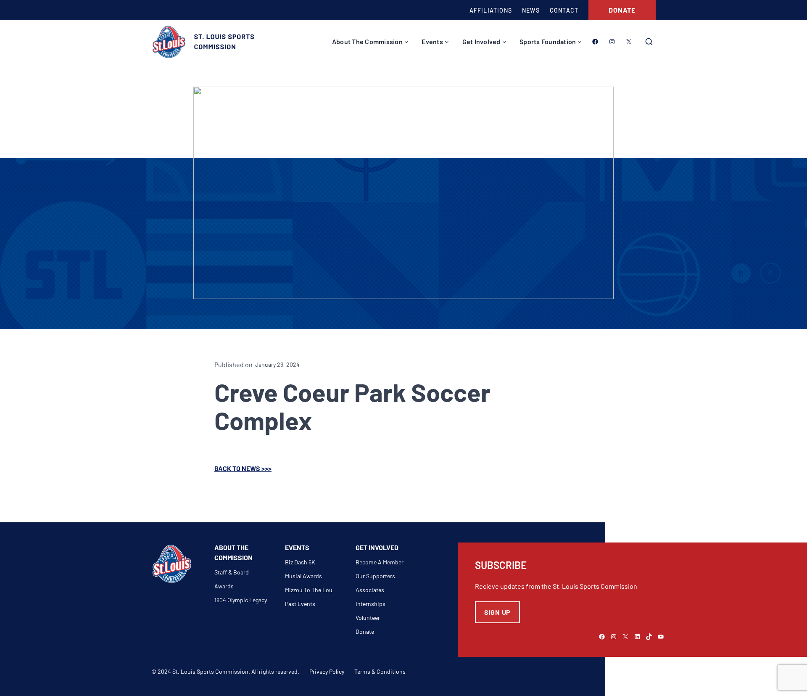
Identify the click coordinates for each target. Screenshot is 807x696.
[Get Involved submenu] (504, 42)
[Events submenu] (447, 42)
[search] (649, 41)
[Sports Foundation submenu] (580, 42)
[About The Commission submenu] (406, 42)
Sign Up (497, 612)
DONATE (622, 10)
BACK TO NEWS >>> (243, 468)
